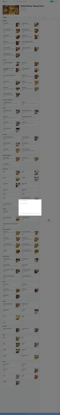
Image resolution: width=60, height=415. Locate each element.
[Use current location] (40, 200)
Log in (20, 203)
